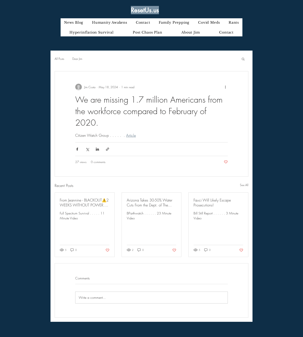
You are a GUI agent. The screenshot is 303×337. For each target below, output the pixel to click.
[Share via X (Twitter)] (87, 149)
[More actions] (225, 87)
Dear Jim (77, 59)
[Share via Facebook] (77, 149)
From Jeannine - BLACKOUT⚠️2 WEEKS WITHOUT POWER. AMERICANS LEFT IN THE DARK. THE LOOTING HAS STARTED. (84, 202)
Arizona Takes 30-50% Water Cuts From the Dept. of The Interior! (149, 202)
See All (244, 185)
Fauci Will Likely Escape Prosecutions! (212, 202)
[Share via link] (107, 149)
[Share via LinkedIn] (97, 149)
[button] (243, 58)
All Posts (59, 59)
